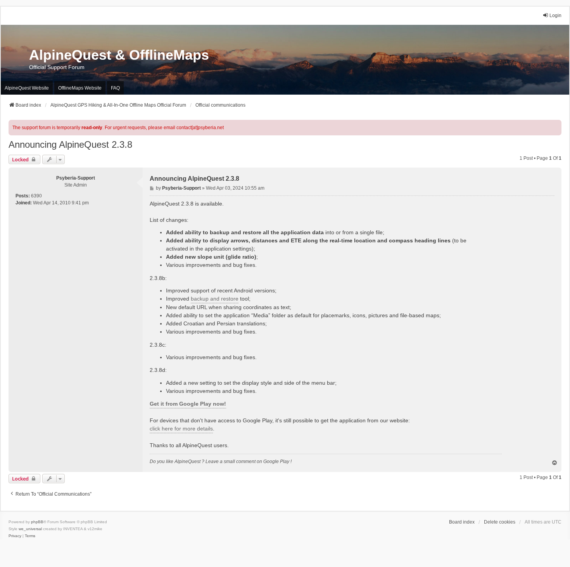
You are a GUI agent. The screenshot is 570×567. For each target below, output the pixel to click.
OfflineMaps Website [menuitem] (80, 88)
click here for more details (181, 428)
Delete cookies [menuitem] (499, 522)
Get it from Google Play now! (188, 404)
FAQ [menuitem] (115, 88)
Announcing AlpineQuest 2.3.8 (70, 144)
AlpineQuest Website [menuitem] (27, 88)
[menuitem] (15, 535)
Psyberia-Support (75, 178)
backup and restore (214, 299)
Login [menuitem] (555, 15)
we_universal (30, 529)
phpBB (37, 522)
